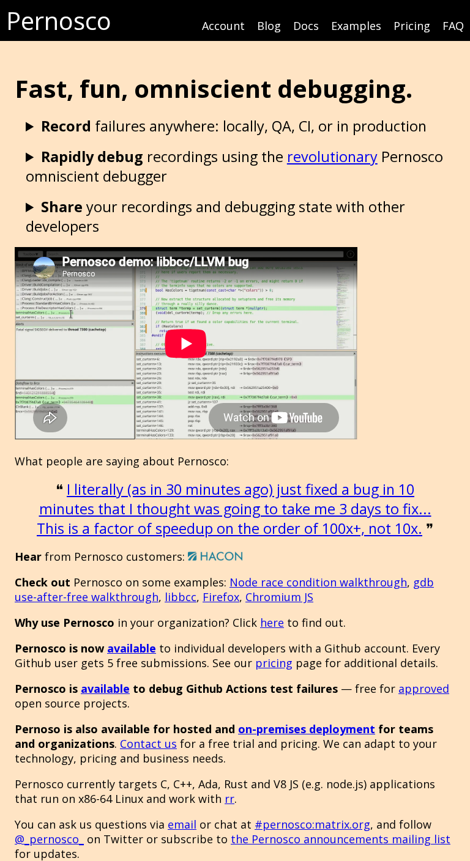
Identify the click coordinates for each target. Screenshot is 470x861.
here (272, 622)
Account (223, 25)
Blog (269, 25)
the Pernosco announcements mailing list (340, 839)
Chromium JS (279, 596)
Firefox (221, 596)
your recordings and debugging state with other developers (215, 216)
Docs (306, 25)
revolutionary (332, 156)
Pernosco (58, 20)
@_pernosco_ (49, 839)
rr (229, 798)
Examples (356, 25)
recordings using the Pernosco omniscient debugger (234, 166)
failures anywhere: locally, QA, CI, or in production (234, 126)
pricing (274, 663)
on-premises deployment (306, 729)
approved (423, 688)
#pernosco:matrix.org (312, 824)
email (182, 824)
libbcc (180, 596)
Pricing (412, 25)
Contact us (148, 743)
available (131, 648)
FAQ (453, 25)
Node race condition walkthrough (318, 582)
